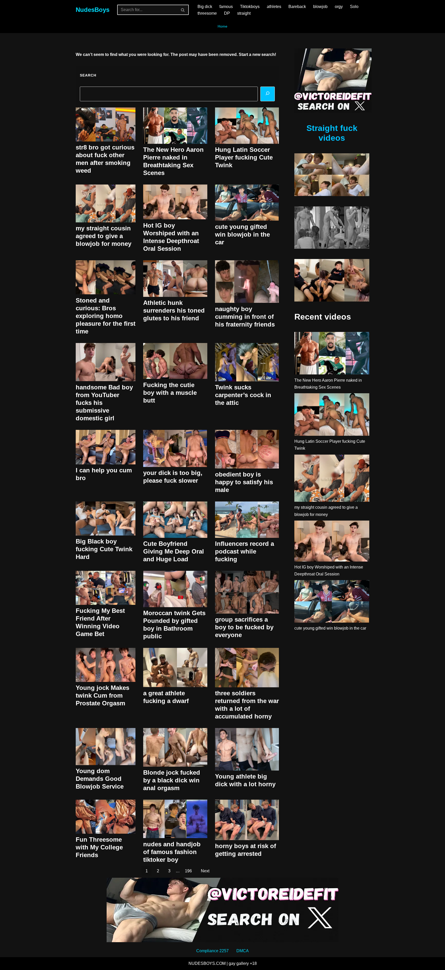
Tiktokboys (250, 6)
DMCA (242, 951)
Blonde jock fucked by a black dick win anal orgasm (171, 780)
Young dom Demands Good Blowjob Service (100, 778)
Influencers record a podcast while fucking (244, 551)
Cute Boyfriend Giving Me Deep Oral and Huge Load (173, 551)
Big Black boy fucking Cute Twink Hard (104, 549)
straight (244, 13)
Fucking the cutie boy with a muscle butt (170, 392)
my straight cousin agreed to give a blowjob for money (103, 236)
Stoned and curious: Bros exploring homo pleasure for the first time (105, 316)
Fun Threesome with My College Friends (99, 847)
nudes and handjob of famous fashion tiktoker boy (172, 852)
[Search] (183, 10)
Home (222, 26)
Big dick (205, 6)
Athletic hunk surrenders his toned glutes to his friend (174, 310)
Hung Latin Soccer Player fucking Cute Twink (244, 157)
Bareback (297, 6)
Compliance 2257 (212, 951)
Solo (354, 6)
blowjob (320, 6)
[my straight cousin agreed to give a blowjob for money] (331, 479)
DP (227, 13)
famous (226, 6)
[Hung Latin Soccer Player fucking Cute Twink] (331, 415)
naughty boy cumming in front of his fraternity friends (245, 316)
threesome (207, 13)
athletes (274, 6)
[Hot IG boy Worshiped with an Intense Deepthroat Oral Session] (331, 542)
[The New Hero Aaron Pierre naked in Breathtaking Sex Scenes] (331, 354)
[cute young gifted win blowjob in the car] (331, 602)
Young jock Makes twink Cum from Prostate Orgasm (102, 695)
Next (205, 871)
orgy (339, 6)
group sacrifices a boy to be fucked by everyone (244, 627)
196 (188, 871)
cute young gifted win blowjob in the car (242, 234)
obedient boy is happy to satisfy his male (244, 482)
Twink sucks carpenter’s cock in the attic (243, 395)
